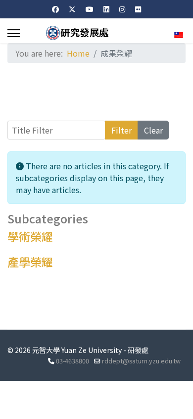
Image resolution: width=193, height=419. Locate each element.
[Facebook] (55, 9)
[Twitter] (72, 9)
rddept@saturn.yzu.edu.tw (141, 360)
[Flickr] (138, 9)
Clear (153, 130)
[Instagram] (122, 9)
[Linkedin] (106, 9)
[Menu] (13, 33)
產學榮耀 (30, 261)
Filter (121, 130)
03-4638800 (72, 360)
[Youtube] (90, 9)
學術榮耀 (30, 236)
